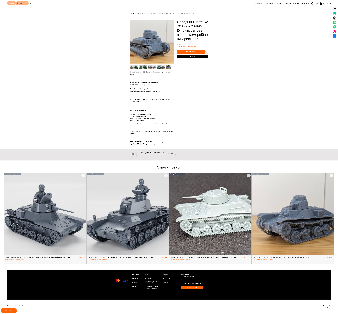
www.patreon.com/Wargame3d (149, 82)
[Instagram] (334, 31)
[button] (321, 3)
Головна (132, 13)
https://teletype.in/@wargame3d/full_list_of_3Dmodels (146, 91)
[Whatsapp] (334, 22)
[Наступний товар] (337, 218)
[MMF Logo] (334, 13)
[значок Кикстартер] (334, 27)
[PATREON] (334, 9)
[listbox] (327, 3)
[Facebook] (334, 36)
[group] (169, 218)
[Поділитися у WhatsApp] (178, 63)
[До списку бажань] (206, 52)
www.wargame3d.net (145, 85)
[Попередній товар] (1, 218)
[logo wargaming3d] (334, 18)
